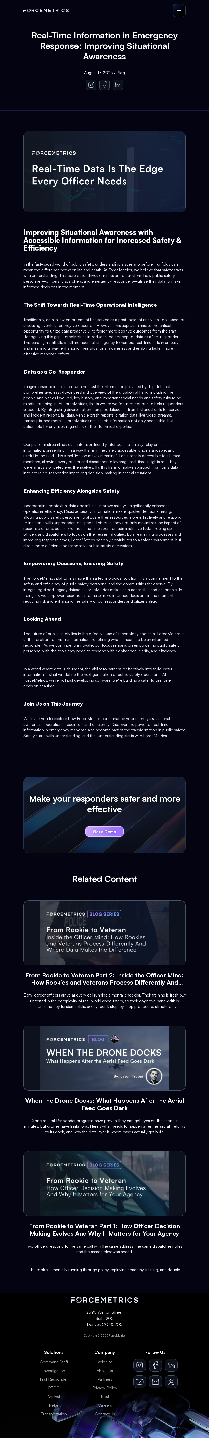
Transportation (54, 1413)
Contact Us (105, 1413)
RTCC (53, 1387)
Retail (54, 1405)
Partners (104, 1379)
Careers (105, 1405)
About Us (105, 1370)
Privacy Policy (104, 1387)
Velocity (105, 1361)
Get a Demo (104, 831)
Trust (104, 1396)
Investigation (54, 1370)
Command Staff (54, 1361)
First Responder (54, 1379)
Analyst (53, 1396)
